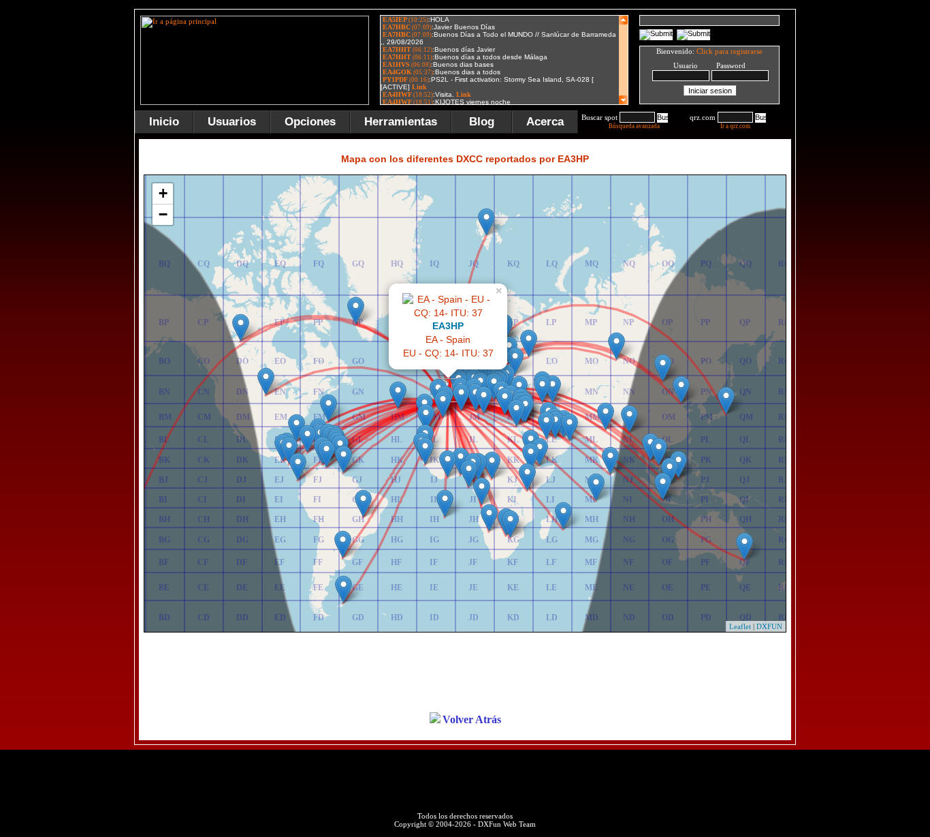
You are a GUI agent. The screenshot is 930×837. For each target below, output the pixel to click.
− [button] (163, 214)
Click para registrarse (729, 51)
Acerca (545, 121)
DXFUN (769, 626)
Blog (482, 121)
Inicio (164, 121)
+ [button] (163, 193)
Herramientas (400, 121)
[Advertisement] (863, 214)
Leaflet (740, 626)
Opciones (310, 121)
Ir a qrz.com (735, 126)
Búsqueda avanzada (634, 126)
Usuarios (232, 121)
